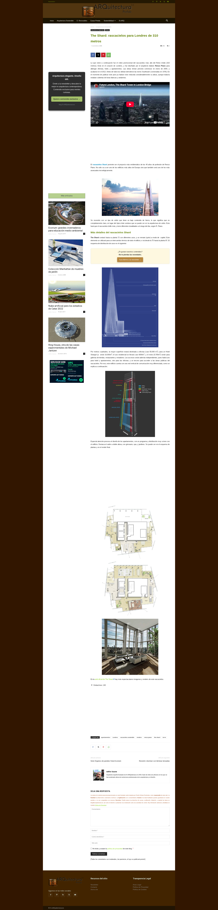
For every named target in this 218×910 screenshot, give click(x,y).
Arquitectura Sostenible (65, 21)
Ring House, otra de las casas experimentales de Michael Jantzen (63, 348)
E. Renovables (82, 21)
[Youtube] (168, 1)
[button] (167, 21)
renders (139, 737)
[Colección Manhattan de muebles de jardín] (66, 252)
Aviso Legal (137, 885)
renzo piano (148, 737)
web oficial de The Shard (104, 679)
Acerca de (94, 889)
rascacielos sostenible (127, 737)
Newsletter (51, 1)
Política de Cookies (140, 889)
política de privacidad (115, 848)
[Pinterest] (156, 1)
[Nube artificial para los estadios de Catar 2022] (66, 292)
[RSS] (160, 1)
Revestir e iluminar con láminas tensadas (154, 761)
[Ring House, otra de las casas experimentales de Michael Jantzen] (66, 330)
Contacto (94, 887)
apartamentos (105, 737)
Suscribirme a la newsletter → (130, 260)
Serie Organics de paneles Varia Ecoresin (106, 761)
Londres (115, 737)
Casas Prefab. (95, 21)
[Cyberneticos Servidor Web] (67, 371)
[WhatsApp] (108, 55)
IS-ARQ (121, 21)
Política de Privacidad (100, 805)
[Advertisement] (130, 146)
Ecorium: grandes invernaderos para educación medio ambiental (65, 229)
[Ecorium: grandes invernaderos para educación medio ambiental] (66, 213)
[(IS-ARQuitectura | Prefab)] (109, 11)
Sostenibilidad (109, 21)
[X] (164, 1)
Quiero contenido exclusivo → (66, 99)
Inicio (52, 21)
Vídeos (107, 30)
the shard (157, 737)
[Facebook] (153, 1)
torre (164, 737)
